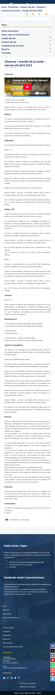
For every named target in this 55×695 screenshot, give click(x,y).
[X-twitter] (53, 651)
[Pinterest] (53, 660)
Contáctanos (7, 614)
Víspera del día (27, 7)
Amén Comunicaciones (11, 617)
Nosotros (6, 610)
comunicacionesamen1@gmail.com (15, 668)
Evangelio (6, 631)
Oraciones (13, 7)
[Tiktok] (53, 655)
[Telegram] (53, 679)
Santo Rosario (7, 643)
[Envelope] (53, 669)
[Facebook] (53, 646)
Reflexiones (7, 635)
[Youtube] (53, 674)
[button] (11, 4)
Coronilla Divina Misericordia (13, 647)
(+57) (5, 659)
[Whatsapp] (53, 665)
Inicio (4, 7)
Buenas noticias (8, 628)
